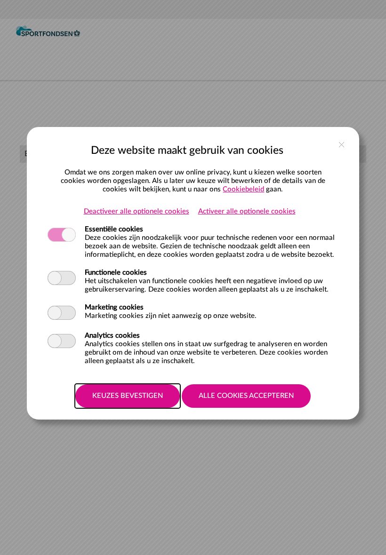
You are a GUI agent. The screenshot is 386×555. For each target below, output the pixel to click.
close (341, 145)
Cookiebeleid (243, 189)
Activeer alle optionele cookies (247, 211)
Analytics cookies (112, 335)
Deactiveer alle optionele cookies (136, 211)
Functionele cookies (116, 272)
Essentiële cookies (114, 229)
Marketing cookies (114, 307)
